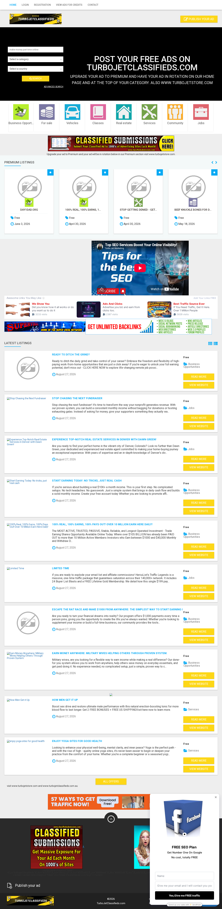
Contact (93, 4)
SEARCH (37, 78)
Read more (198, 376)
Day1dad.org (29, 210)
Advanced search (53, 86)
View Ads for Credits (69, 4)
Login (25, 4)
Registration (42, 4)
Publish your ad (201, 19)
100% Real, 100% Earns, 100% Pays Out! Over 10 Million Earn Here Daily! (83, 210)
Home (13, 4)
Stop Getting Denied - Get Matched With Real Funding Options (138, 210)
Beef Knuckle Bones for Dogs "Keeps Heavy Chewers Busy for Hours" (192, 210)
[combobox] (35, 59)
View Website (198, 385)
